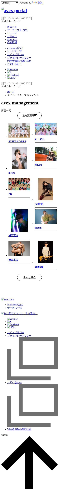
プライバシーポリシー (19, 57)
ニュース (12, 33)
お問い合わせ (14, 64)
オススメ (12, 27)
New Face (12, 39)
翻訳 (40, 2)
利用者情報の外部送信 (19, 61)
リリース (12, 36)
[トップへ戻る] (29, 488)
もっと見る (29, 277)
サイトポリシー (15, 54)
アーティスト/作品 (17, 30)
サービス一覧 (14, 51)
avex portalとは (15, 48)
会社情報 (12, 42)
